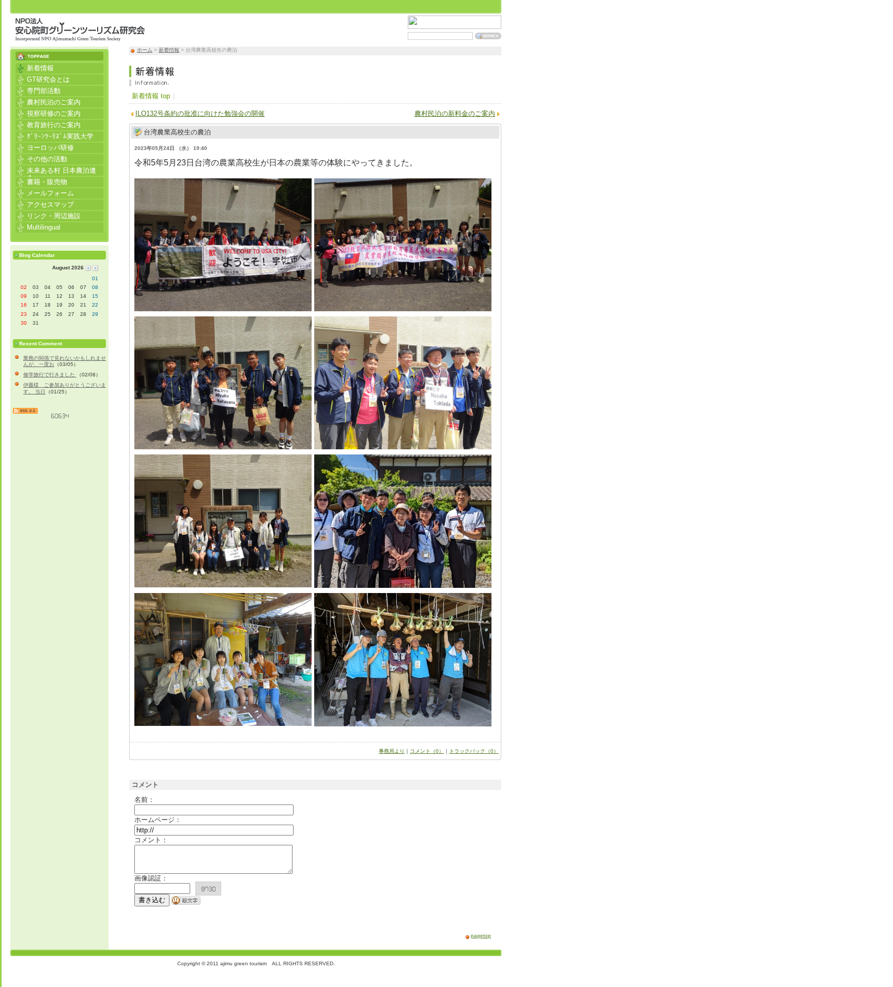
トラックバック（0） (474, 751)
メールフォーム (45, 192)
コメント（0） (427, 751)
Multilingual (38, 226)
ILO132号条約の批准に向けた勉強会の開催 (200, 113)
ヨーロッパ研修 (45, 147)
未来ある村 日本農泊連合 (56, 170)
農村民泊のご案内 (48, 101)
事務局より (392, 751)
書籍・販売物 (41, 181)
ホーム (144, 50)
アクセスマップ (45, 204)
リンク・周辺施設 (48, 215)
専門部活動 (38, 90)
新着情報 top (151, 96)
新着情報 (169, 50)
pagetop (481, 935)
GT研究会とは (43, 78)
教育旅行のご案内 (48, 124)
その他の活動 (41, 158)
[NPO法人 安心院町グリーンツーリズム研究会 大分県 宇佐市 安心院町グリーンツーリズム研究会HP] (80, 36)
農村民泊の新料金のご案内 (454, 113)
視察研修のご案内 (48, 113)
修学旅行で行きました (49, 374)
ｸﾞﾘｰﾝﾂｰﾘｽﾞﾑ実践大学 (55, 135)
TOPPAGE (59, 53)
